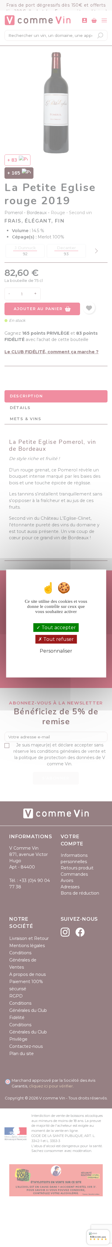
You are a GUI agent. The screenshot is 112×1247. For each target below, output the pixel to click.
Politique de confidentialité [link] (56, 661)
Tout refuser (58, 639)
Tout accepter (58, 627)
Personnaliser (56, 651)
